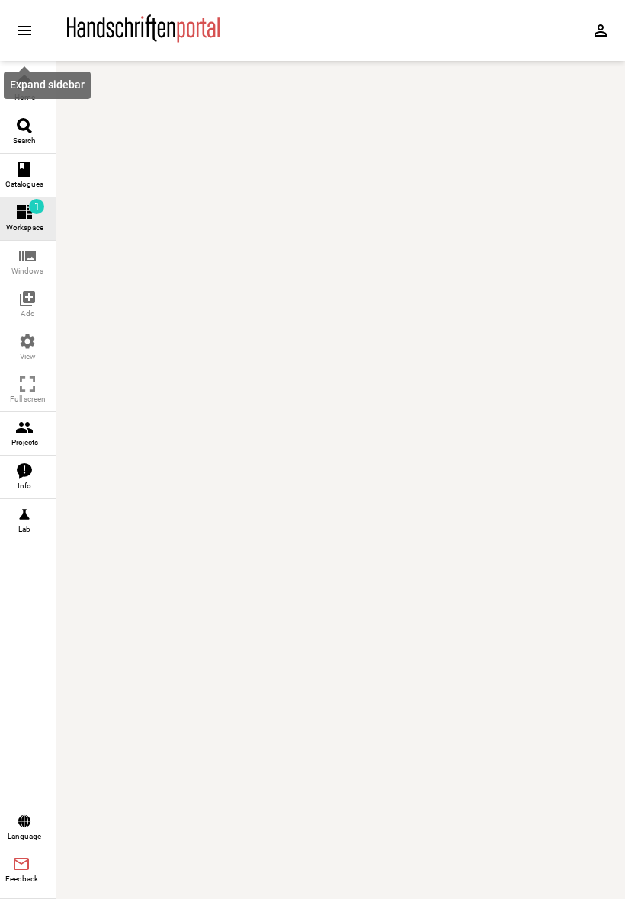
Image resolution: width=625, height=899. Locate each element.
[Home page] (143, 39)
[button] (28, 262)
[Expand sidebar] (24, 30)
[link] (28, 88)
